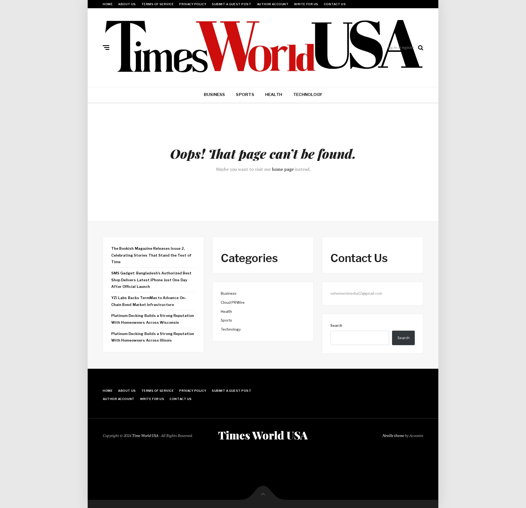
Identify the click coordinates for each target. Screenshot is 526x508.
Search (336, 325)
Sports (245, 94)
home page (283, 169)
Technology (307, 94)
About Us (127, 4)
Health (273, 94)
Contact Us (335, 4)
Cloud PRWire (233, 302)
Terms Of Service (157, 4)
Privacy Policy (192, 4)
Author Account (273, 4)
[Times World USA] (263, 46)
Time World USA (145, 435)
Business (214, 94)
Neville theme (393, 435)
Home (108, 4)
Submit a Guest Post (231, 4)
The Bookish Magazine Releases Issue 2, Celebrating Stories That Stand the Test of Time (151, 255)
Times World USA (263, 435)
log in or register (401, 47)
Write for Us (306, 4)
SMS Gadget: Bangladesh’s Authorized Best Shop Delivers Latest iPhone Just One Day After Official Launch (151, 280)
